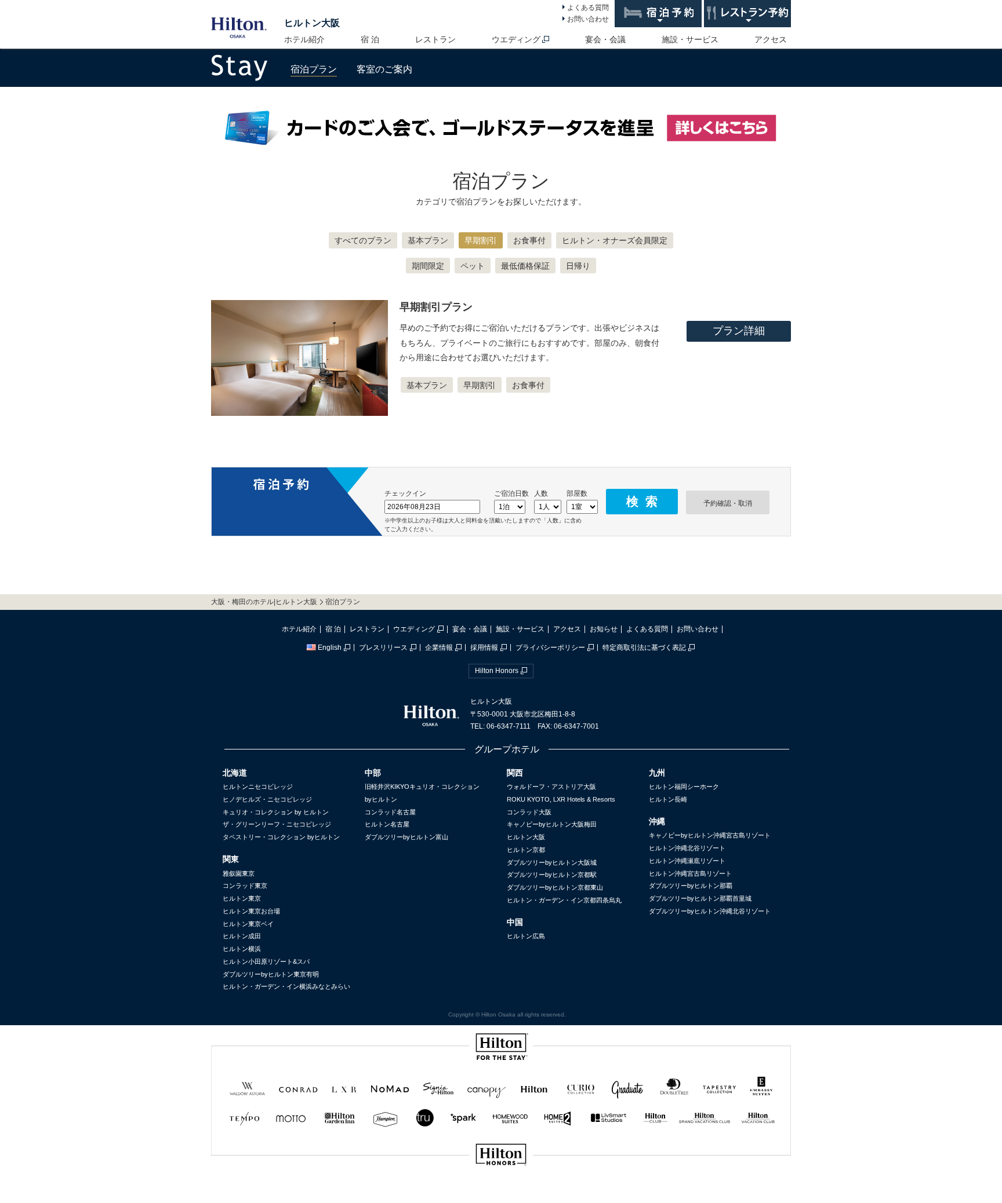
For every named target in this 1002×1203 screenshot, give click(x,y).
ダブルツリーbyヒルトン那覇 (690, 885)
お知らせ (604, 629)
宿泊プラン (314, 69)
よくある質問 (588, 7)
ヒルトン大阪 (312, 23)
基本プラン (428, 240)
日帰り (578, 265)
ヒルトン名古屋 (387, 824)
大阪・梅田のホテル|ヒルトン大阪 (264, 602)
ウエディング (516, 39)
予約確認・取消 (727, 503)
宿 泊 (370, 39)
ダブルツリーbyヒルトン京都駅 (552, 874)
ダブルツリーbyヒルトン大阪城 (552, 862)
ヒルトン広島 (526, 936)
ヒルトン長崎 (668, 799)
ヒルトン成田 (242, 936)
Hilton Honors (496, 671)
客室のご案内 (384, 69)
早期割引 (480, 240)
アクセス (770, 39)
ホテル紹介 (304, 39)
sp (501, 1193)
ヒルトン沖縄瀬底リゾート (687, 860)
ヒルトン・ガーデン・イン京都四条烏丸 (564, 900)
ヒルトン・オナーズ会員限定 (614, 240)
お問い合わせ (588, 19)
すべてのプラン (363, 240)
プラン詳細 (739, 331)
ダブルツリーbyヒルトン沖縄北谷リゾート (710, 911)
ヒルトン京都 (526, 849)
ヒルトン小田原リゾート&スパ (266, 961)
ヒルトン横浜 (242, 948)
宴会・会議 (605, 39)
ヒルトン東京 (242, 898)
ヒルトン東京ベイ (248, 923)
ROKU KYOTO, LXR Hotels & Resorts (561, 799)
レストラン (435, 39)
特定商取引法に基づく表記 (644, 647)
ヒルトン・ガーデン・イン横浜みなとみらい (286, 986)
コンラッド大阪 (529, 812)
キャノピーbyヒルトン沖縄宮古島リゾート (710, 835)
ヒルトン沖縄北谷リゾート (687, 847)
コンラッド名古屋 (390, 812)
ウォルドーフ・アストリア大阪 (551, 786)
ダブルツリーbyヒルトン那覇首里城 (700, 898)
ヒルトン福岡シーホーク (684, 786)
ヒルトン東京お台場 (251, 911)
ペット (472, 265)
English (330, 647)
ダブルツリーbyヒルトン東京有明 (271, 974)
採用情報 (484, 647)
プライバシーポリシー (550, 647)
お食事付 (529, 240)
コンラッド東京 (245, 885)
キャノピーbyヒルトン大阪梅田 (552, 824)
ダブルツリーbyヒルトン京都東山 (555, 887)
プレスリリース (383, 647)
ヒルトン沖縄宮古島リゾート (690, 873)
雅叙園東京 (239, 873)
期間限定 (428, 265)
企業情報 (439, 647)
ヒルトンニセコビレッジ (258, 786)
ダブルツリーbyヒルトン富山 (406, 836)
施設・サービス (690, 39)
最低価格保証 (525, 265)
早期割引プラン (436, 307)
